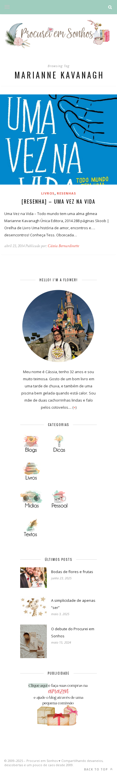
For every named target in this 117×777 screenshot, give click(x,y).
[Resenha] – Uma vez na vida (58, 201)
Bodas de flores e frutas (72, 571)
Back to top (96, 769)
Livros (48, 193)
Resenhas (66, 193)
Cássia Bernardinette (63, 246)
